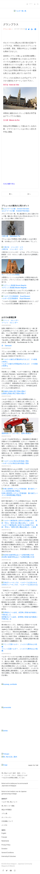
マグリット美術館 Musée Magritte (14, 288)
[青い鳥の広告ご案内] (20, 757)
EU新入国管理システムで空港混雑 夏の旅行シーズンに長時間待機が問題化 (20, 494)
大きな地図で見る (9, 184)
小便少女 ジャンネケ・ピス (12, 249)
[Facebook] (26, 29)
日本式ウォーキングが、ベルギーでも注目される (20, 585)
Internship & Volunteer (9, 856)
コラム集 (4, 813)
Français (4, 837)
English (4, 833)
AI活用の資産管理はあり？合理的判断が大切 (18, 557)
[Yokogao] (20, 754)
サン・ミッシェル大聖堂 (11, 274)
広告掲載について (7, 821)
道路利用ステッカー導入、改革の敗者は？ (17, 433)
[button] (34, 4)
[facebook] (3, 870)
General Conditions (8, 852)
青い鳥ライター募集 (8, 806)
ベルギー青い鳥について (9, 802)
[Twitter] (29, 29)
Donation (4, 848)
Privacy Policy (6, 845)
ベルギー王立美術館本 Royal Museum (16, 298)
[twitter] (7, 870)
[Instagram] (14, 870)
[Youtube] (11, 870)
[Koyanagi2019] (20, 694)
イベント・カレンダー (10, 323)
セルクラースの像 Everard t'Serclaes (15, 211)
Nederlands (5, 841)
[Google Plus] (32, 29)
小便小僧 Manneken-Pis (11, 236)
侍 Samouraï (7, 346)
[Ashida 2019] (20, 741)
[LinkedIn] (35, 29)
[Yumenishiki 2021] (20, 717)
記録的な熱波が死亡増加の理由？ (14, 393)
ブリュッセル (7, 29)
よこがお (4, 825)
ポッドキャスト (7, 817)
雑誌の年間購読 (7, 809)
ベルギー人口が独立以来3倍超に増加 (15, 463)
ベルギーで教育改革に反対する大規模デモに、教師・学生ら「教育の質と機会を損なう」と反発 (20, 526)
